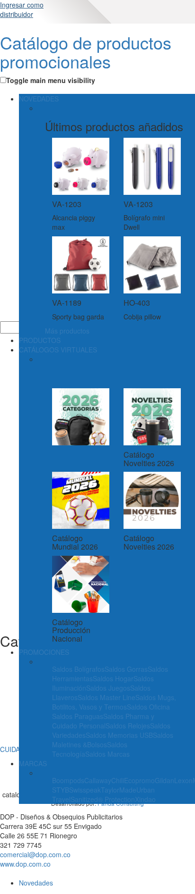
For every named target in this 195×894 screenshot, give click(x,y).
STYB (60, 789)
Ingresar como (22, 9)
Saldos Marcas (107, 754)
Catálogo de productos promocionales (85, 51)
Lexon (183, 780)
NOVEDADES (39, 98)
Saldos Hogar (113, 678)
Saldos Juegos (108, 688)
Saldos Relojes (128, 725)
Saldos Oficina (148, 706)
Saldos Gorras (126, 669)
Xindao (145, 799)
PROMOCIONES (44, 652)
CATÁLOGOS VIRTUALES (58, 349)
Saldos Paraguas (77, 716)
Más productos (67, 330)
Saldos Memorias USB (119, 735)
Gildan (164, 780)
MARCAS (33, 763)
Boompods (68, 780)
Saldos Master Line (106, 697)
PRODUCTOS (40, 340)
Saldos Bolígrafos (78, 669)
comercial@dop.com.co (35, 854)
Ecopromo (139, 780)
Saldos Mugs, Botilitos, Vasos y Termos (114, 702)
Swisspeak (85, 789)
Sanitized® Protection (103, 799)
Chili (117, 780)
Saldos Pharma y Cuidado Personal (103, 720)
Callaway (97, 780)
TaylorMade (118, 789)
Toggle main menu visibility (50, 80)
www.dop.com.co (25, 864)
